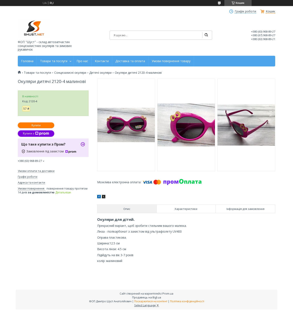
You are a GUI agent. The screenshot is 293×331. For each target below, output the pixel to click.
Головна (27, 61)
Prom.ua (167, 293)
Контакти (102, 61)
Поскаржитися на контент (150, 301)
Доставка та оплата (130, 61)
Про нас (82, 61)
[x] (103, 197)
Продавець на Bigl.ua (146, 297)
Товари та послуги (53, 61)
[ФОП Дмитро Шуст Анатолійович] (34, 28)
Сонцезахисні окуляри (70, 73)
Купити (36, 125)
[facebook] (99, 197)
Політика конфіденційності (187, 301)
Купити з (28, 133)
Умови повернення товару (171, 61)
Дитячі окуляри (100, 73)
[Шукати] (206, 35)
